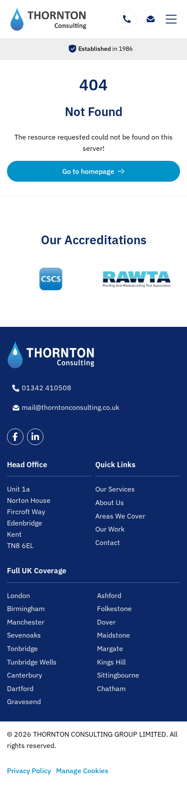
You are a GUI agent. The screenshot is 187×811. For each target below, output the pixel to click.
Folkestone (114, 608)
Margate (110, 648)
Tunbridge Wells (32, 662)
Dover (106, 622)
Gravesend (24, 701)
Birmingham (26, 608)
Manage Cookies (82, 770)
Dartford (20, 688)
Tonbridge (22, 648)
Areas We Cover (120, 516)
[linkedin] (35, 437)
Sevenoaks (24, 635)
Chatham (111, 688)
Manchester (25, 622)
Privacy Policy (29, 770)
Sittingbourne (118, 675)
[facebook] (15, 437)
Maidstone (113, 635)
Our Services (115, 489)
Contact (107, 542)
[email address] (150, 19)
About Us (109, 502)
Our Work (109, 529)
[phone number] (127, 19)
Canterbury (24, 675)
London (18, 595)
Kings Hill (111, 662)
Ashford (109, 595)
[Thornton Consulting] (48, 19)
